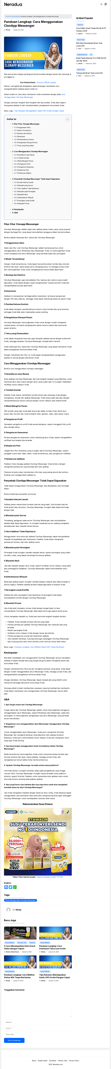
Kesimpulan (19, 209)
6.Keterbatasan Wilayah (25, 197)
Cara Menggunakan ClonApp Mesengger (31, 151)
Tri (91, 54)
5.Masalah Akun (22, 194)
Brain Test (80, 40)
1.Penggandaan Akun (23, 127)
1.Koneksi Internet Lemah (24, 182)
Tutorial (32, 942)
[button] (101, 4)
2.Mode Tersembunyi (24, 130)
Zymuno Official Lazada (46, 82)
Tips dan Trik (21, 942)
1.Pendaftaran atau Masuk (25, 155)
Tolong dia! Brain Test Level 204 (89, 73)
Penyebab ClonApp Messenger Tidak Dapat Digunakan (37, 179)
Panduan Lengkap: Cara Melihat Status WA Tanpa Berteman (39, 647)
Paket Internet (82, 54)
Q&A (16, 213)
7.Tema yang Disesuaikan (25, 145)
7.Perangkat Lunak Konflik (25, 200)
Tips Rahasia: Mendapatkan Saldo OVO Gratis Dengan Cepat (39, 111)
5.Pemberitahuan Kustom (25, 139)
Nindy (8, 30)
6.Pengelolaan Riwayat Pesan (27, 142)
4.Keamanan (21, 136)
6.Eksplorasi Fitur (23, 170)
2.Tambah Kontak (23, 158)
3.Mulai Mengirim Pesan (25, 161)
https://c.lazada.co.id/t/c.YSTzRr (50, 877)
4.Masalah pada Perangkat (26, 191)
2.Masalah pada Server (25, 185)
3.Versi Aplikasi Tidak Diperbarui (28, 188)
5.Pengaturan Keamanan (25, 167)
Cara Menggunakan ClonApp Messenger (21, 900)
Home (8, 16)
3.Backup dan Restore (24, 133)
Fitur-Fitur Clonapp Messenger (27, 124)
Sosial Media (15, 16)
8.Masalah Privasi (23, 203)
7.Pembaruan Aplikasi (24, 173)
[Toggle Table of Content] (66, 119)
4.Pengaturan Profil (23, 164)
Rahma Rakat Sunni (12, 952)
